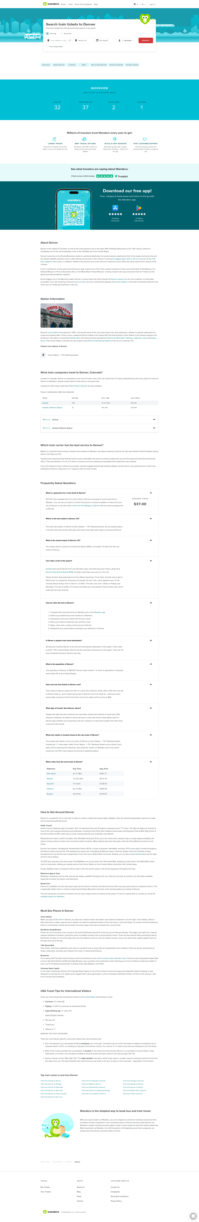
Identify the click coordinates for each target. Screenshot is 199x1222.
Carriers (72, 65)
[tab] (53, 35)
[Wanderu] (51, 4)
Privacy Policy (116, 1201)
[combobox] (56, 40)
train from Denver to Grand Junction (54, 1094)
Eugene (50, 794)
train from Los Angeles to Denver (94, 1094)
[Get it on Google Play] (139, 208)
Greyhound (111, 338)
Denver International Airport (99, 341)
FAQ (84, 65)
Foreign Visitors (132, 65)
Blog (96, 4)
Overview (46, 65)
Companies (115, 1192)
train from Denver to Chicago (51, 1084)
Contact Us (115, 1187)
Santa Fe (50, 784)
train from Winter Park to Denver (134, 1090)
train (83, 282)
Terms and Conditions (119, 1196)
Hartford (50, 789)
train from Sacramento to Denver (93, 1087)
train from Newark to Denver (133, 1084)
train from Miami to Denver (91, 1084)
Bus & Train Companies (83, 4)
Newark (50, 779)
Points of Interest (116, 65)
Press (79, 1196)
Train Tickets (45, 1162)
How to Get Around (99, 65)
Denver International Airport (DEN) (59, 572)
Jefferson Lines (140, 338)
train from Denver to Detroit (133, 1087)
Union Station (121, 282)
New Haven (51, 773)
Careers (80, 1201)
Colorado (68, 1162)
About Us (80, 1187)
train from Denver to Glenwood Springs (96, 1090)
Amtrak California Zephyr (52, 407)
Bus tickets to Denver (78, 386)
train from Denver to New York (52, 1090)
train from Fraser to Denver (133, 1094)
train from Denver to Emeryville (52, 1087)
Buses (63, 4)
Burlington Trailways (125, 338)
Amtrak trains (74, 338)
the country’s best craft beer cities (112, 958)
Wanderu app (99, 612)
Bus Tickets (45, 1187)
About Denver (59, 65)
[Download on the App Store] (115, 208)
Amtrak (45, 403)
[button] (136, 4)
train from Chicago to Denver (133, 1081)
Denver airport (117, 279)
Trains (70, 4)
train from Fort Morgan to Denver (94, 1081)
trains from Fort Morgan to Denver (86, 505)
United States (89, 997)
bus (77, 282)
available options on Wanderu (52, 896)
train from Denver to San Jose (51, 1097)
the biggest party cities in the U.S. (125, 259)
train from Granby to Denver (51, 1081)
